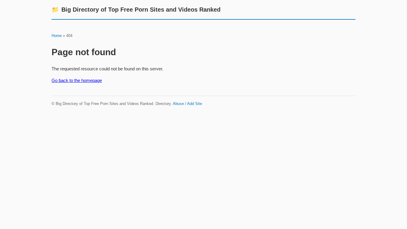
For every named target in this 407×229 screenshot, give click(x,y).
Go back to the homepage (77, 80)
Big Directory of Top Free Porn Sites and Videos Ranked (136, 9)
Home (57, 35)
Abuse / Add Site (187, 103)
